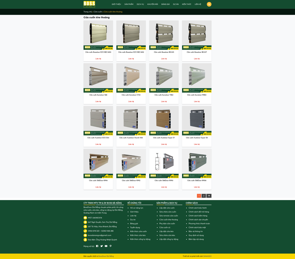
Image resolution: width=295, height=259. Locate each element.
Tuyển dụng (135, 227)
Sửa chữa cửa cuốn (167, 212)
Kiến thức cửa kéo (138, 235)
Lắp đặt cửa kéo (166, 231)
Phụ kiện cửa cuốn (167, 224)
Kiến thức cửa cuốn (138, 231)
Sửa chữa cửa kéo (167, 235)
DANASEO (207, 256)
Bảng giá (165, 4)
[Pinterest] (111, 246)
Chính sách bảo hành (198, 208)
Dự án (176, 4)
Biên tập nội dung (196, 239)
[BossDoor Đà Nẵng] (89, 4)
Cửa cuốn (98, 12)
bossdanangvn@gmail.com (99, 235)
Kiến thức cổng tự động (140, 239)
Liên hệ (198, 4)
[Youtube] (106, 246)
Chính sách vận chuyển (198, 220)
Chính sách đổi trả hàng (199, 212)
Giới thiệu (116, 4)
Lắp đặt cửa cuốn (167, 208)
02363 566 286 (107, 231)
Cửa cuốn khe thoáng (168, 220)
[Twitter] (102, 246)
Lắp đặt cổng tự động (168, 239)
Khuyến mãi (152, 4)
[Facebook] (97, 246)
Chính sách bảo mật (197, 227)
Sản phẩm (128, 4)
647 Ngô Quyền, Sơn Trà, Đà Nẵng (102, 222)
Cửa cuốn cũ (164, 227)
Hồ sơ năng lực (136, 208)
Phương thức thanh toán (199, 224)
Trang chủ (88, 12)
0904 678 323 (93, 231)
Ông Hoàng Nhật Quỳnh (106, 240)
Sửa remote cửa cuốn (168, 216)
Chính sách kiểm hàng (198, 216)
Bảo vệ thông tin (196, 231)
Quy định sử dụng (196, 235)
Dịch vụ (140, 4)
